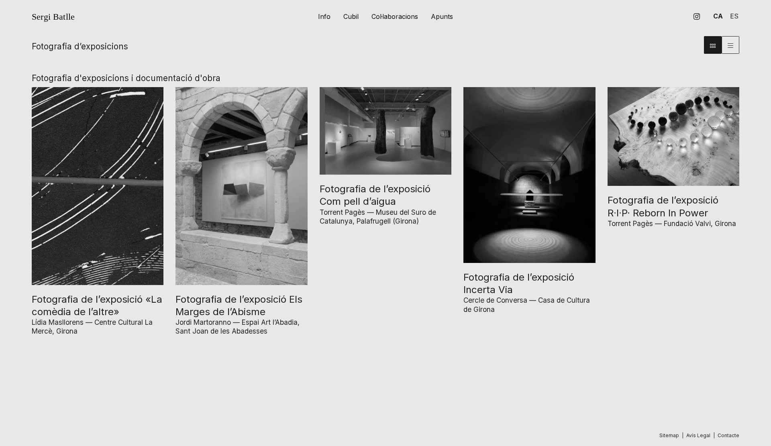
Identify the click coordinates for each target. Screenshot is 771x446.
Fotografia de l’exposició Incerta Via (518, 283)
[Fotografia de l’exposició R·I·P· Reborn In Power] (673, 136)
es (734, 16)
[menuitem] (696, 16)
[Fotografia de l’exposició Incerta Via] (529, 174)
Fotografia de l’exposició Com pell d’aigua (375, 195)
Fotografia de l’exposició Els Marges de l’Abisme (238, 305)
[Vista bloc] (713, 45)
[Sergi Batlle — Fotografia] (145, 17)
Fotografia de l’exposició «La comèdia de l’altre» (97, 305)
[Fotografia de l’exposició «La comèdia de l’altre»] (97, 185)
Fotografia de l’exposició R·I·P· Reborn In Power (663, 206)
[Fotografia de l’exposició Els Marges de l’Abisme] (241, 185)
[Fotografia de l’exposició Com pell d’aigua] (385, 130)
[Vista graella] (730, 45)
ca (718, 16)
